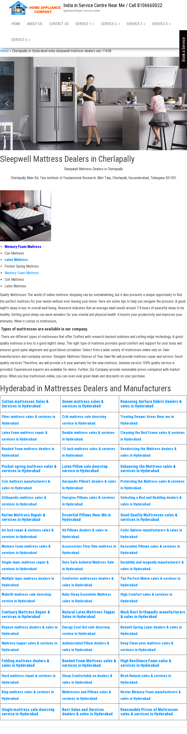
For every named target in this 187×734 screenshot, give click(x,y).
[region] (93, 103)
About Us (34, 24)
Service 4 (160, 24)
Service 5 (19, 40)
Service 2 (109, 24)
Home (15, 24)
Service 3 (135, 24)
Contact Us (59, 24)
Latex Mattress (16, 260)
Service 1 (83, 24)
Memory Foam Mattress (23, 247)
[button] (7, 103)
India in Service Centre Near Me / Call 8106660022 (112, 5)
